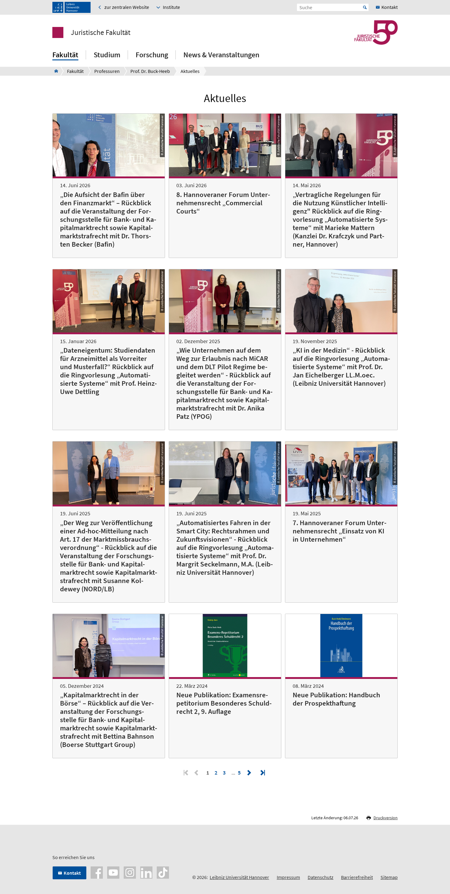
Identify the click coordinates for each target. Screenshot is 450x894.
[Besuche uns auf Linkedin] (146, 872)
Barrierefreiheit (357, 877)
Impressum (288, 877)
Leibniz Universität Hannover (239, 877)
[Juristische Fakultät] (54, 71)
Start (365, 7)
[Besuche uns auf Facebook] (96, 872)
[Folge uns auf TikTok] (162, 872)
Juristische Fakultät (100, 32)
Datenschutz (320, 877)
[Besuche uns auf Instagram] (129, 872)
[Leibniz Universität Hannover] (71, 7)
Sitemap (389, 877)
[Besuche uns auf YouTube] (113, 872)
